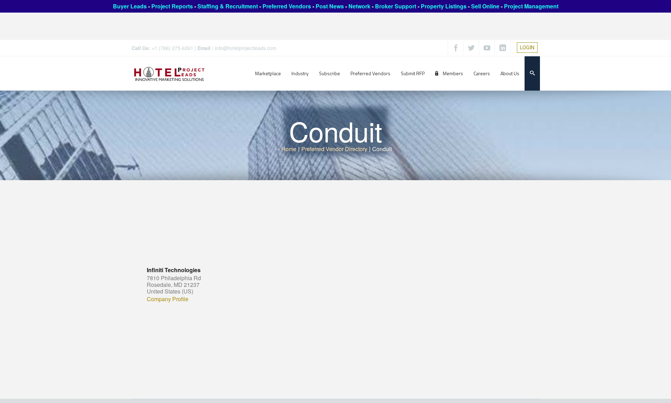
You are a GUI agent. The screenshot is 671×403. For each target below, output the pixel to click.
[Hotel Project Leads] (169, 73)
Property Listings (444, 6)
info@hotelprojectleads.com (245, 47)
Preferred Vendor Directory (334, 149)
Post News (330, 6)
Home (288, 149)
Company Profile (167, 299)
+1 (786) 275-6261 (172, 47)
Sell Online (485, 6)
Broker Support (395, 6)
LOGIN (527, 47)
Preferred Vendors (286, 6)
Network (359, 6)
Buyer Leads (130, 6)
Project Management (531, 6)
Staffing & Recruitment (227, 6)
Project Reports (172, 6)
